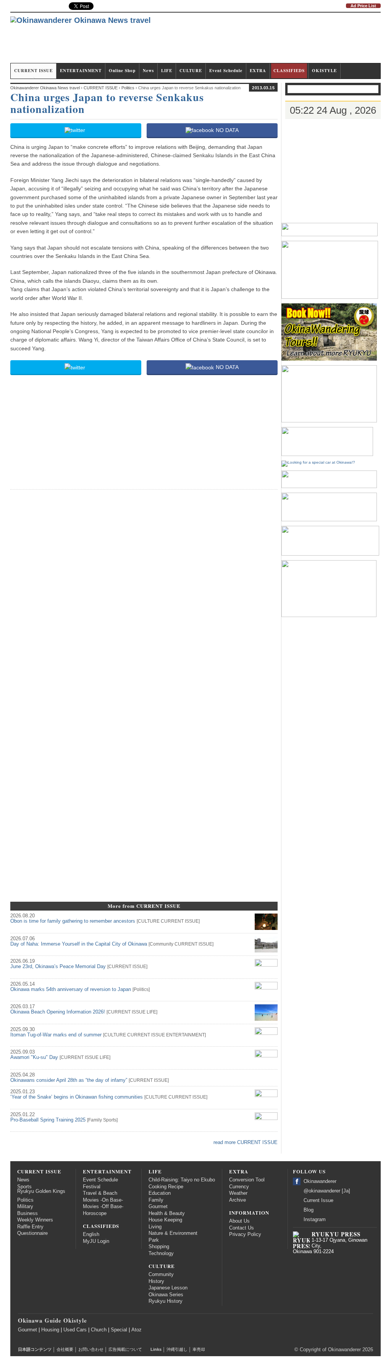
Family (95, 1120)
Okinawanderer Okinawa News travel (45, 87)
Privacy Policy (245, 1234)
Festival (91, 1186)
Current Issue (318, 1200)
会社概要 (65, 1349)
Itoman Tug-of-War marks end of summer (56, 1035)
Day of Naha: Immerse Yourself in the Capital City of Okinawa (78, 944)
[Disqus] (144, 591)
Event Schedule (225, 71)
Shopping (159, 1246)
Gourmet (158, 1206)
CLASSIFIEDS (289, 71)
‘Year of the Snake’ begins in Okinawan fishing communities (76, 1097)
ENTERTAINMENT (81, 71)
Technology (161, 1253)
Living (155, 1226)
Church (99, 1330)
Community (161, 944)
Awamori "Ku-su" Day (34, 1057)
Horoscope (95, 1213)
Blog (308, 1210)
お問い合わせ (90, 1349)
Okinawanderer (320, 1181)
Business (27, 1213)
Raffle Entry (30, 1226)
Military (25, 1206)
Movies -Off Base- (103, 1206)
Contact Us (241, 1228)
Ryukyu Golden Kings (41, 1191)
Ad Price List (363, 5)
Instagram (315, 1219)
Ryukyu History (166, 1301)
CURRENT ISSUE (33, 71)
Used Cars (75, 1330)
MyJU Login (96, 1241)
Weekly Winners (35, 1220)
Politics (141, 989)
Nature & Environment (173, 1233)
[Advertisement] (242, 41)
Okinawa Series (166, 1294)
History (156, 1281)
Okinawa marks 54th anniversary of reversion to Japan (70, 989)
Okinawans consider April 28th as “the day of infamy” (68, 1080)
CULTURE (190, 71)
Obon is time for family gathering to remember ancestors (72, 921)
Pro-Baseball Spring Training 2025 (48, 1120)
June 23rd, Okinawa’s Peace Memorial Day (58, 966)
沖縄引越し (176, 1349)
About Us (239, 1221)
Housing (50, 1330)
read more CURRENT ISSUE (245, 1142)
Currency (239, 1186)
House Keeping (165, 1220)
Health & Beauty (167, 1213)
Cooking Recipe (166, 1186)
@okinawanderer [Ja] (327, 1191)
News (148, 71)
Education (160, 1193)
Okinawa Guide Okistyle (52, 1320)
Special (119, 1330)
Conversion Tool (247, 1180)
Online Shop (122, 71)
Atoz (136, 1330)
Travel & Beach (100, 1193)
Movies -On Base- (103, 1200)
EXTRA (258, 71)
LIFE (166, 71)
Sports (109, 1120)
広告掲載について (125, 1349)
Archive (237, 1200)
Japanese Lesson (168, 1288)
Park (154, 1240)
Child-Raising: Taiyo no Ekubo (182, 1180)
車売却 (198, 1349)
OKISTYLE (324, 71)
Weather (238, 1193)
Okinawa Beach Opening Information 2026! (57, 1012)
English (91, 1234)
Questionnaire (32, 1233)
